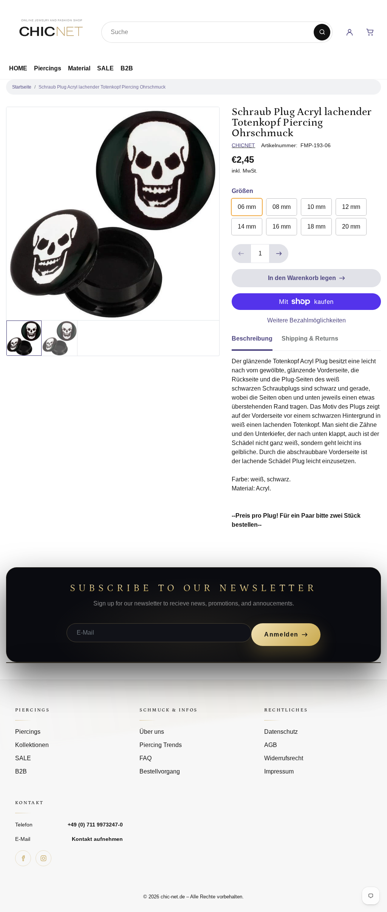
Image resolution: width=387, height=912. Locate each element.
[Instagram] (43, 858)
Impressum (279, 771)
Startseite (21, 87)
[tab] (257, 341)
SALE (105, 68)
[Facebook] (23, 858)
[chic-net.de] (50, 30)
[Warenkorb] (370, 32)
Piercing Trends (160, 745)
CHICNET (243, 145)
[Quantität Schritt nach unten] (241, 253)
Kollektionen (32, 745)
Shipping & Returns (310, 338)
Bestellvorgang (159, 771)
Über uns (151, 731)
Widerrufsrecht (283, 758)
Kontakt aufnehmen (97, 839)
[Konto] (350, 32)
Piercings (47, 68)
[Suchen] (322, 32)
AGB (270, 745)
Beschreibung (252, 338)
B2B (127, 68)
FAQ (145, 758)
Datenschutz (281, 731)
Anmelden (281, 634)
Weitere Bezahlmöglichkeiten (306, 320)
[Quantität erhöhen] (278, 253)
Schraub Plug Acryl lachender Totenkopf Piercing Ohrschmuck (102, 87)
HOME (18, 68)
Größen (242, 191)
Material (79, 68)
